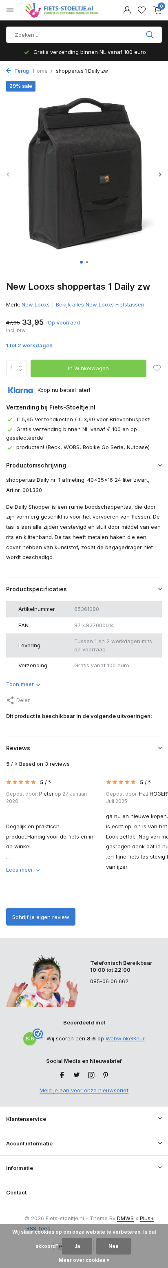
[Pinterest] (106, 1075)
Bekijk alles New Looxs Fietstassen (100, 304)
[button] (81, 262)
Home (40, 71)
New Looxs (36, 304)
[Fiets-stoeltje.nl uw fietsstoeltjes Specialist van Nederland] (63, 10)
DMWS (125, 1218)
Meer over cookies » (84, 1260)
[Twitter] (76, 1075)
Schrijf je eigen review (40, 917)
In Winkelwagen (88, 368)
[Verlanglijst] (141, 10)
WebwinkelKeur (125, 1038)
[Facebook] (62, 1075)
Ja (77, 1246)
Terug (21, 71)
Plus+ (147, 1218)
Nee (113, 1246)
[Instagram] (91, 1075)
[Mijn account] (127, 10)
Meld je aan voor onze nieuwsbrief (84, 1090)
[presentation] (8, 174)
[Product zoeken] (151, 35)
